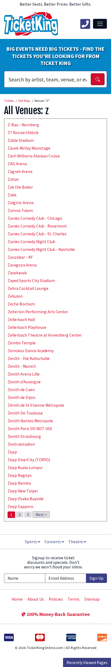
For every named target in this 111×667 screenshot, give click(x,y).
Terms (73, 599)
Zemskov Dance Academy (31, 350)
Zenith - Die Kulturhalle (29, 358)
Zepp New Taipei (23, 490)
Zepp (12, 452)
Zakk (12, 194)
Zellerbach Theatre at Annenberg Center (45, 335)
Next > (41, 514)
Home (17, 599)
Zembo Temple (22, 342)
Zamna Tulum (20, 210)
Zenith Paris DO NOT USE (30, 428)
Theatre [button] (76, 541)
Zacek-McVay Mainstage (29, 148)
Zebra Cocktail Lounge (28, 288)
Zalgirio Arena (20, 202)
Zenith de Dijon (21, 397)
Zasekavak (17, 272)
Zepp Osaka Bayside (26, 498)
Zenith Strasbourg (24, 436)
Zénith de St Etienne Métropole (36, 405)
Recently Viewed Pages (87, 662)
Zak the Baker (20, 187)
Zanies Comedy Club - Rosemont (37, 226)
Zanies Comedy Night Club (31, 241)
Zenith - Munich (22, 366)
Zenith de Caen (21, 389)
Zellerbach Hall (21, 319)
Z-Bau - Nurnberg (23, 124)
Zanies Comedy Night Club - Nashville (41, 249)
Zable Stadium (21, 140)
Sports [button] (31, 541)
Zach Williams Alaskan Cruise (34, 155)
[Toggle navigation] (100, 23)
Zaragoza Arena (22, 265)
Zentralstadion (21, 444)
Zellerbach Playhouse (27, 327)
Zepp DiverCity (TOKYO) (29, 459)
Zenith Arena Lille (24, 374)
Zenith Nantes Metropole (30, 420)
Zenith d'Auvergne (24, 381)
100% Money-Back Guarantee (58, 614)
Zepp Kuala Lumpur (25, 467)
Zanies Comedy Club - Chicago (35, 218)
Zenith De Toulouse (25, 413)
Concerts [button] (53, 541)
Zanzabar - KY (20, 257)
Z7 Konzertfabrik (23, 132)
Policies (56, 599)
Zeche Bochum (21, 304)
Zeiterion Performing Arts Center (38, 311)
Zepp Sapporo (20, 506)
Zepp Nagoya (20, 475)
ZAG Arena (17, 163)
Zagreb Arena (20, 171)
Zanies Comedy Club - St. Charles (37, 233)
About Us (35, 599)
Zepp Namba (19, 483)
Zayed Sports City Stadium (31, 280)
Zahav (13, 179)
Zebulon (15, 296)
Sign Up (96, 578)
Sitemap (92, 599)
